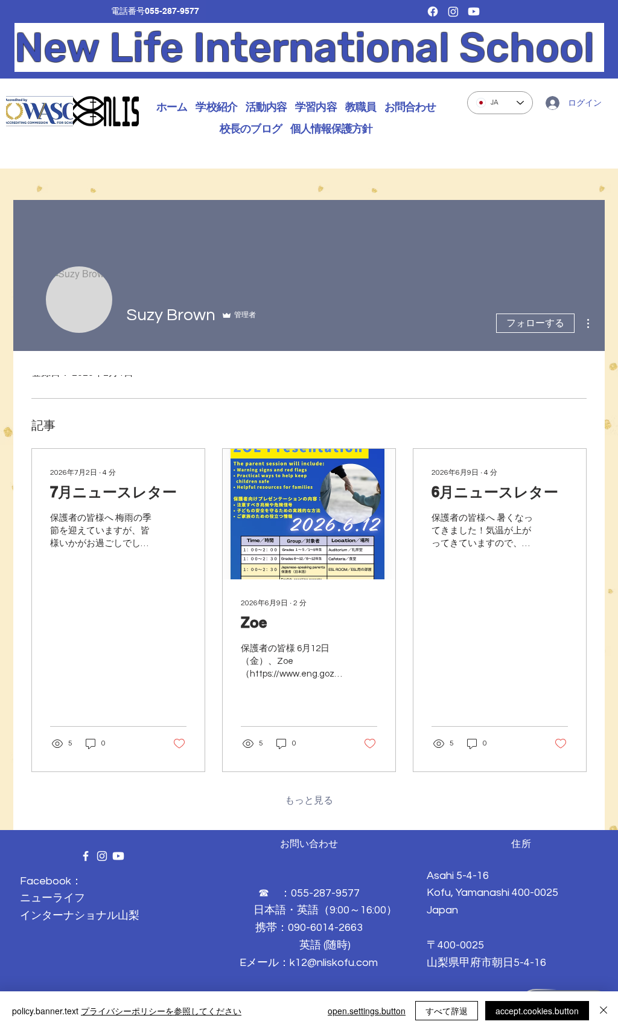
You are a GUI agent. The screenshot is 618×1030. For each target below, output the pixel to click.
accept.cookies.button (537, 1011)
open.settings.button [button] (367, 1011)
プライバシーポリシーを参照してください (161, 1011)
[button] (216, 107)
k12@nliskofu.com (334, 962)
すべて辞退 (446, 1011)
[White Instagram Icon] (102, 856)
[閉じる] (603, 1010)
